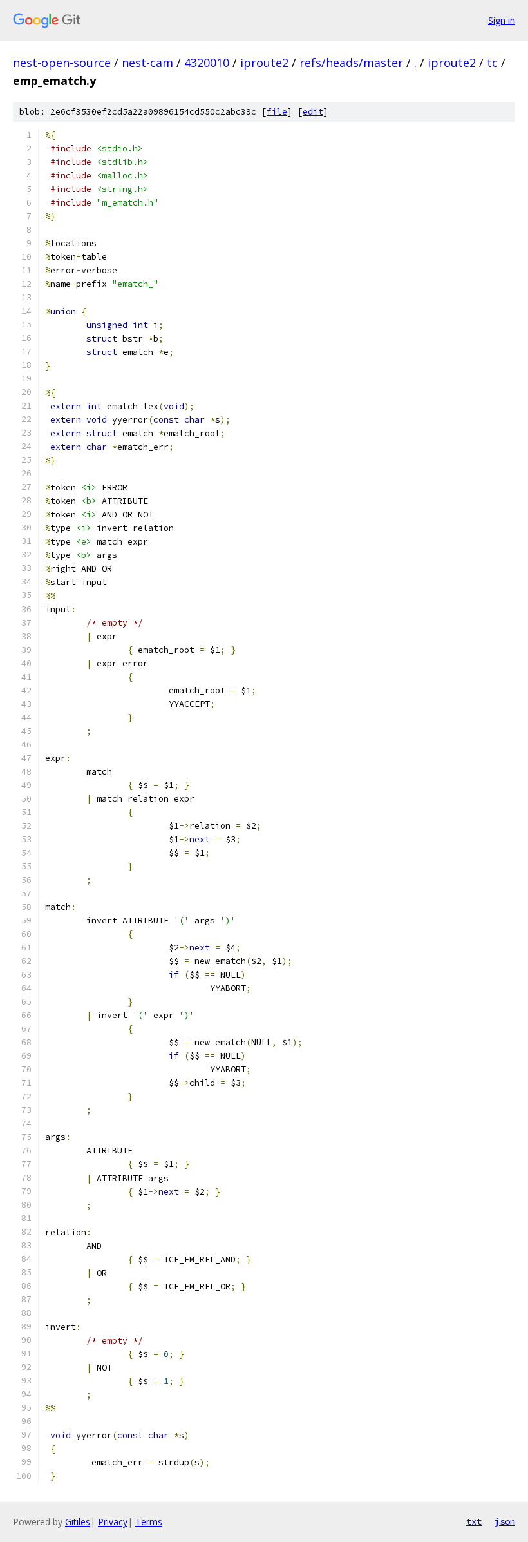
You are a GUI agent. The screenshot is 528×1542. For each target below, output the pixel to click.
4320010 (206, 62)
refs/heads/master (351, 62)
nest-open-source (62, 62)
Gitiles (77, 1522)
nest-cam (147, 62)
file (277, 111)
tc (492, 62)
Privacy (112, 1522)
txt (474, 1521)
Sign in (501, 20)
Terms (148, 1522)
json (505, 1521)
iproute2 (264, 62)
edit (313, 111)
